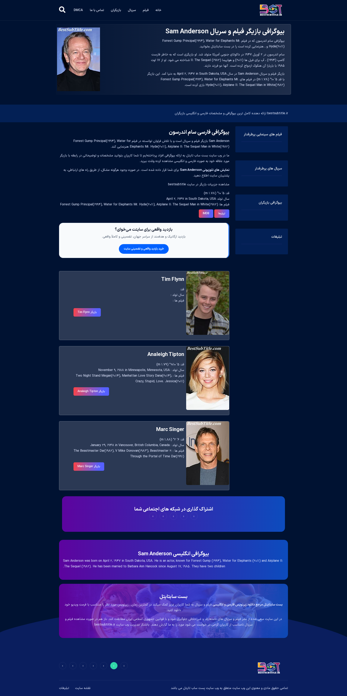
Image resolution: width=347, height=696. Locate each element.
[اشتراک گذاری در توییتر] (183, 516)
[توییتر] (113, 665)
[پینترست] (103, 665)
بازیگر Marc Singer (89, 466)
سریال (132, 10)
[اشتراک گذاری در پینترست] (173, 516)
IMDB (206, 213)
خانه (158, 10)
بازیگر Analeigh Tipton (91, 391)
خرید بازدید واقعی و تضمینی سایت (144, 249)
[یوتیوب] (83, 665)
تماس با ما (97, 10)
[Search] (62, 10)
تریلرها (221, 213)
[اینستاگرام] (73, 665)
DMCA (78, 10)
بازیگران (116, 10)
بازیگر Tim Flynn (87, 312)
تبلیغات (64, 688)
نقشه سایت (83, 688)
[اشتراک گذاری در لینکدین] (153, 516)
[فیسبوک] (124, 665)
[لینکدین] (62, 665)
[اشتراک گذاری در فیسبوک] (194, 516)
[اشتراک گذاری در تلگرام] (163, 516)
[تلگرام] (93, 665)
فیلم (146, 10)
